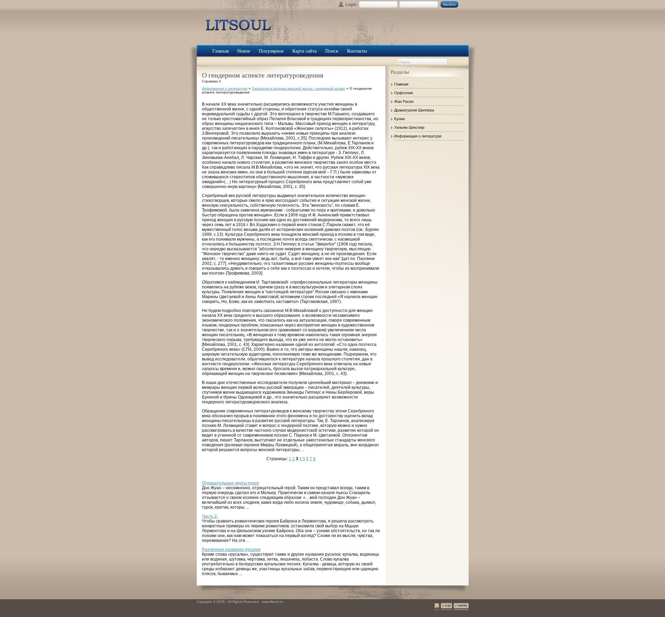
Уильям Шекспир (409, 127)
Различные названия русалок (231, 549)
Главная (401, 84)
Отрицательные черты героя (230, 483)
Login (351, 4)
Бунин (399, 119)
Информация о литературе (225, 88)
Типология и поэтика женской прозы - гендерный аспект (298, 88)
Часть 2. (210, 516)
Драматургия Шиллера (414, 110)
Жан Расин (404, 101)
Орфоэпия (403, 93)
